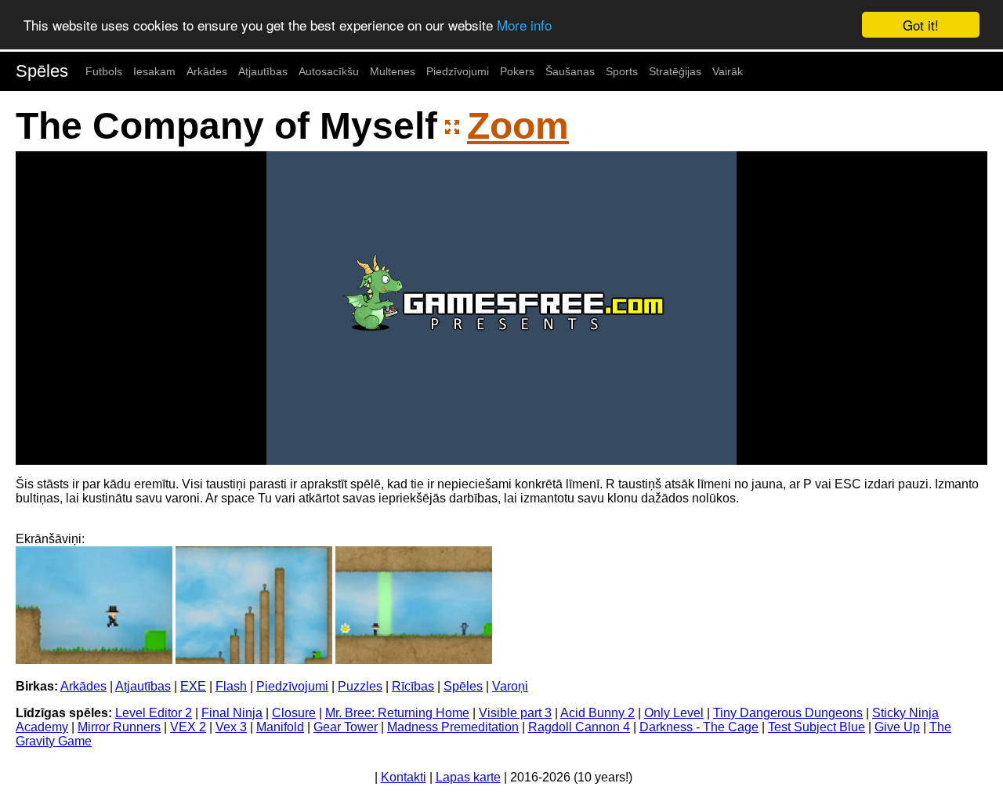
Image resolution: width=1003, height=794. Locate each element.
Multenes (392, 71)
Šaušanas (570, 71)
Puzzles (360, 686)
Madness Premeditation (453, 727)
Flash (231, 686)
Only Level (674, 713)
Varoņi (510, 686)
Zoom (518, 126)
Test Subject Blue (816, 727)
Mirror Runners (119, 727)
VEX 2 (188, 727)
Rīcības (413, 686)
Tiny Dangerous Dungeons (788, 713)
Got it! (921, 24)
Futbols (103, 71)
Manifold (280, 727)
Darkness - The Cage (699, 727)
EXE (193, 686)
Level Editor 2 (153, 713)
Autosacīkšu (329, 71)
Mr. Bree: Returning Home (397, 713)
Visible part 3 (515, 713)
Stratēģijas (675, 71)
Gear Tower (345, 727)
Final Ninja (232, 713)
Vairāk (727, 71)
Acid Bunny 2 (597, 713)
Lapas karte (468, 777)
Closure (294, 713)
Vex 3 (231, 727)
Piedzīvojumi (457, 71)
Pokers (517, 71)
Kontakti (403, 777)
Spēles (42, 71)
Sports (622, 71)
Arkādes (206, 71)
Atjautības (263, 71)
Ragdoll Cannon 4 (579, 727)
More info (524, 25)
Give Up (897, 727)
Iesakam (154, 71)
